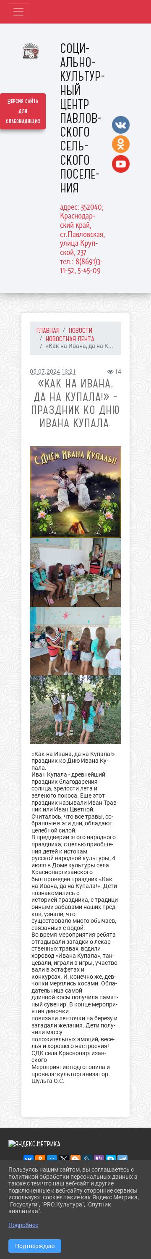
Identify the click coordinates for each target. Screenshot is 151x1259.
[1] (75, 492)
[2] (75, 572)
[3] (75, 641)
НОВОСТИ (80, 330)
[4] (75, 709)
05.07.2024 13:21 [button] (53, 371)
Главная (48, 330)
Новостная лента (70, 339)
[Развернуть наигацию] (18, 11)
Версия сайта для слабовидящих (23, 111)
